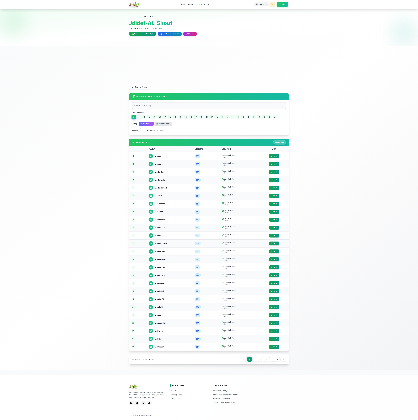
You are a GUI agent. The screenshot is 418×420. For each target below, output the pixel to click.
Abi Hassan (159, 204)
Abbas (157, 164)
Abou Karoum (160, 267)
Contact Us (204, 4)
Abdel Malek (160, 180)
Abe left (158, 196)
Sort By (134, 124)
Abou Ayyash (160, 243)
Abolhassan (159, 220)
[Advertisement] (209, 62)
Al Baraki (158, 331)
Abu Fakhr (159, 283)
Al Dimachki (159, 347)
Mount (138, 17)
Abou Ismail (159, 259)
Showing (135, 130)
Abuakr (158, 315)
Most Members (164, 124)
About (190, 4)
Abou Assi (159, 235)
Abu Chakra (159, 275)
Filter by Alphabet (138, 112)
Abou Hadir (159, 251)
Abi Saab (158, 212)
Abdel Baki (159, 172)
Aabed (157, 156)
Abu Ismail (159, 291)
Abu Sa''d (159, 299)
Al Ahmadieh (160, 323)
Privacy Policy (177, 395)
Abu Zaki (158, 307)
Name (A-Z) (147, 124)
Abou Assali (159, 227)
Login (283, 4)
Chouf (161, 28)
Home (182, 4)
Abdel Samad (160, 188)
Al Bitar (158, 339)
